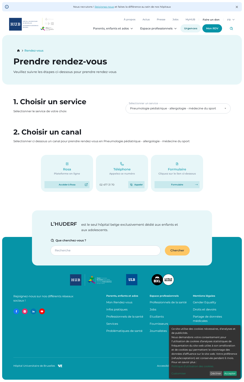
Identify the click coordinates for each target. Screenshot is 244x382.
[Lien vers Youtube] (42, 311)
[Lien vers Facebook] (16, 311)
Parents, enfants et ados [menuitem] (111, 28)
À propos (129, 19)
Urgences (190, 28)
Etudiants (157, 316)
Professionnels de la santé (124, 316)
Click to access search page (231, 28)
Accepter (230, 373)
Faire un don (211, 19)
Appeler (138, 184)
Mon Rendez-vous (119, 302)
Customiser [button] (178, 373)
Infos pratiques (117, 309)
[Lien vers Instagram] (25, 311)
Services (112, 323)
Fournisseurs (159, 323)
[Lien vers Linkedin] (33, 311)
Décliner (216, 373)
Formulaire (177, 184)
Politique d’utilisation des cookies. (192, 366)
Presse (161, 19)
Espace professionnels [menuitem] (156, 28)
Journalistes (158, 331)
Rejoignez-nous (104, 6)
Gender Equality (204, 302)
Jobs (175, 19)
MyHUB (190, 19)
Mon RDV (212, 28)
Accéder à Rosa (67, 184)
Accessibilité (165, 365)
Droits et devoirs (204, 309)
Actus (146, 19)
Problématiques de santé (124, 331)
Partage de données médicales (207, 319)
